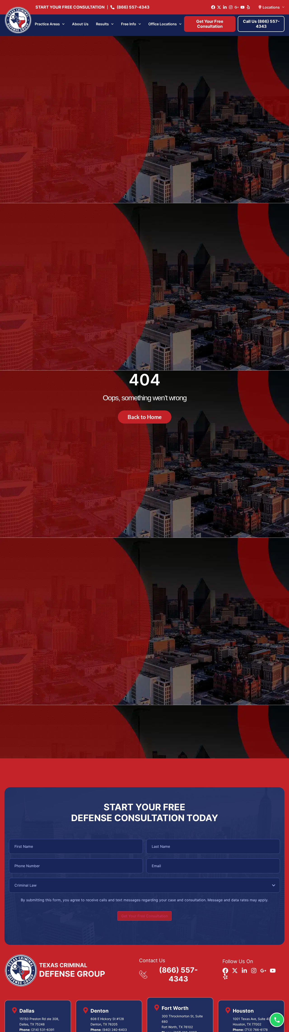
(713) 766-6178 (256, 1030)
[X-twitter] (219, 7)
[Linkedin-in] (225, 7)
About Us (80, 24)
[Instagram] (231, 7)
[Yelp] (248, 7)
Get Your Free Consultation (144, 916)
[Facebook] (213, 7)
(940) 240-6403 (114, 1030)
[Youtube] (242, 7)
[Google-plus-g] (237, 7)
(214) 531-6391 (42, 1030)
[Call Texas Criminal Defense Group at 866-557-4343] (277, 1020)
